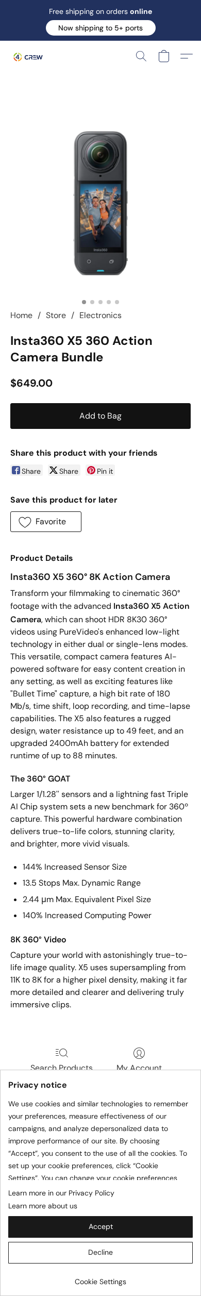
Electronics (100, 315)
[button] (101, 28)
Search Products (61, 1067)
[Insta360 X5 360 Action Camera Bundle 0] (100, 203)
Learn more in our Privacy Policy (61, 1193)
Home (21, 315)
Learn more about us (42, 1205)
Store (56, 315)
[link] (100, 1278)
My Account (139, 1067)
